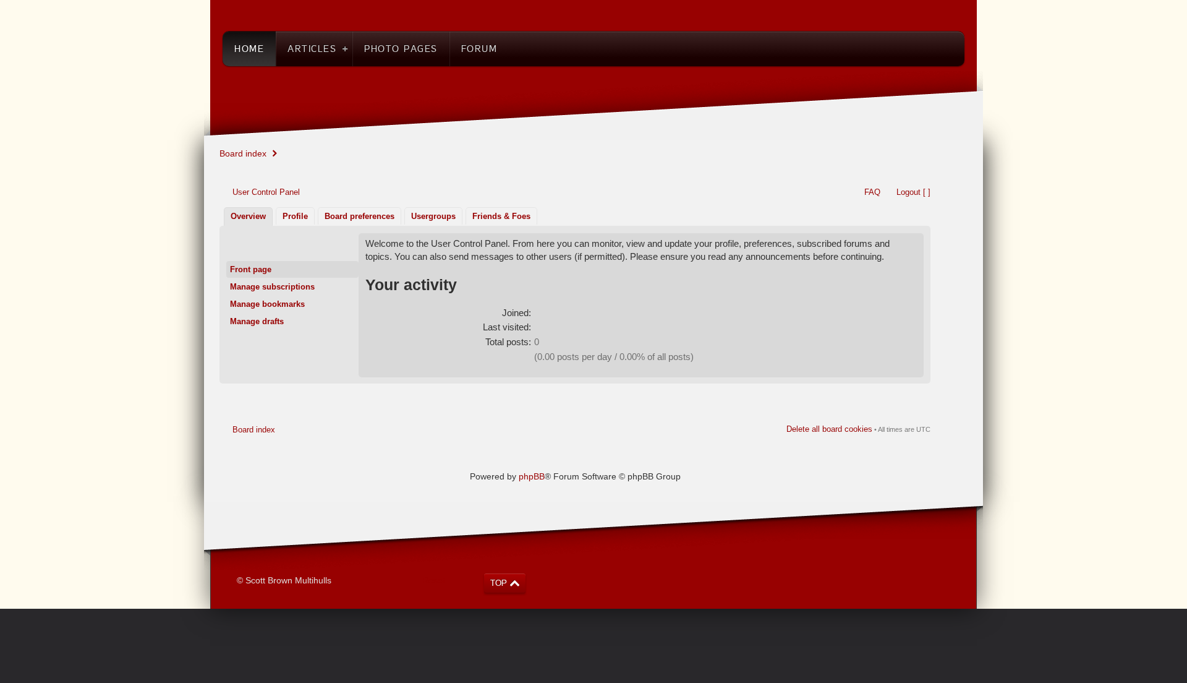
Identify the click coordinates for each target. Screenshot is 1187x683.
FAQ (872, 192)
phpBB (532, 476)
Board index (242, 153)
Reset (433, 580)
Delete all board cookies (829, 429)
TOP (498, 583)
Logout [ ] (913, 192)
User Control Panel (266, 192)
